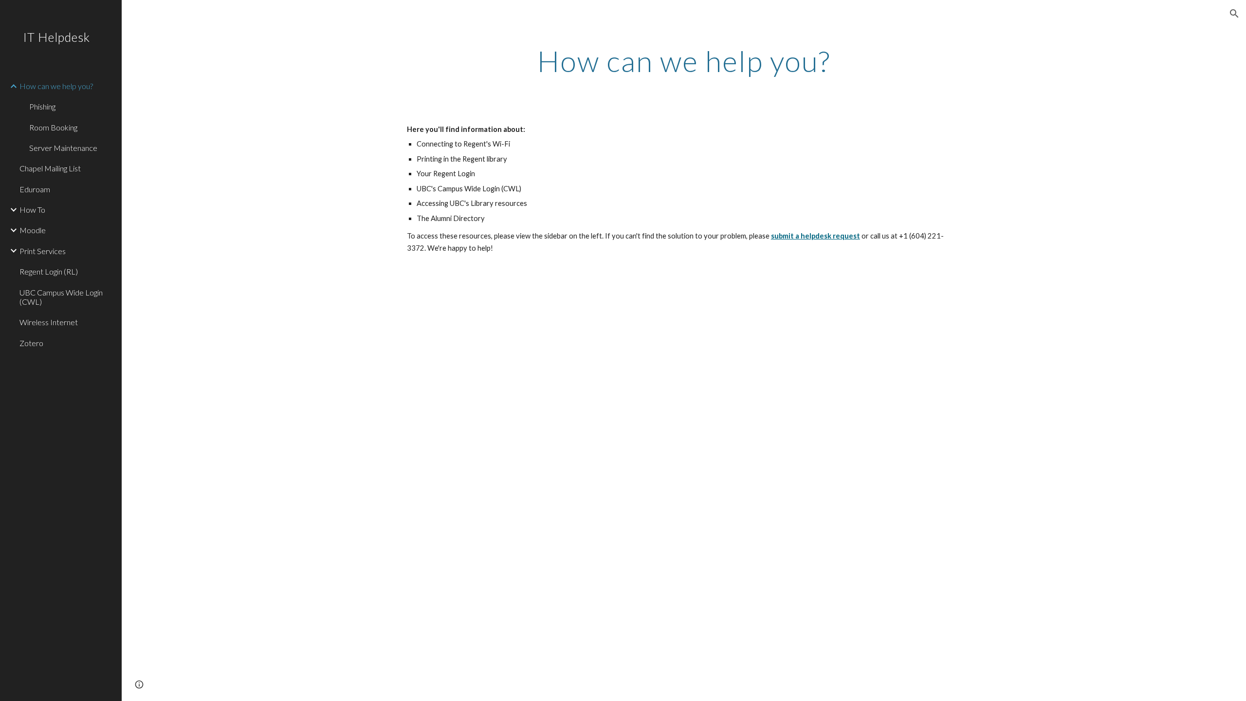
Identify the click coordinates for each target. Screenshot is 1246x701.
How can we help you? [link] (56, 86)
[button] (1234, 13)
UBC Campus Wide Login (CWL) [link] (61, 297)
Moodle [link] (32, 230)
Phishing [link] (42, 106)
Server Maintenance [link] (63, 147)
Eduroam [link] (34, 189)
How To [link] (32, 209)
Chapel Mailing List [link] (50, 168)
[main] (684, 61)
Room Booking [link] (53, 127)
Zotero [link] (31, 343)
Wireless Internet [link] (48, 322)
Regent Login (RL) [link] (48, 271)
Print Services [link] (42, 251)
